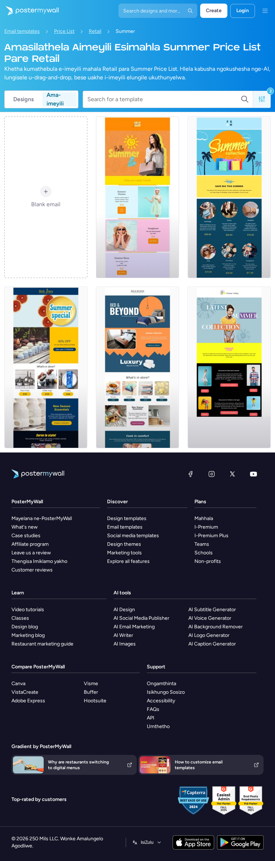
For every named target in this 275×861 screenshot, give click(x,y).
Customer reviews (32, 570)
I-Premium (206, 527)
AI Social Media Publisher (141, 618)
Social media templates (133, 536)
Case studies (25, 536)
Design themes (124, 544)
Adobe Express (28, 701)
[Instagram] (211, 474)
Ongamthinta (161, 684)
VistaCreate (24, 692)
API (150, 718)
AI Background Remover (215, 627)
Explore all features (128, 561)
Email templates (22, 31)
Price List (64, 31)
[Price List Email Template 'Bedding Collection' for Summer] (137, 367)
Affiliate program (30, 544)
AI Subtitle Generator (212, 610)
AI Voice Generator (209, 618)
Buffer (91, 692)
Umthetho (158, 726)
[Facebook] (190, 474)
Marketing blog (28, 635)
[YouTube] (253, 474)
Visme (91, 684)
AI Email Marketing (134, 627)
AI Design (124, 610)
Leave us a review (31, 553)
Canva (18, 684)
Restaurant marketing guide (42, 644)
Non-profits (207, 561)
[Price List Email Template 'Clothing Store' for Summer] (229, 367)
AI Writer (123, 635)
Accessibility (161, 701)
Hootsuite (95, 701)
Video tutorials (27, 610)
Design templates (126, 518)
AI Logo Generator (209, 635)
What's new (24, 527)
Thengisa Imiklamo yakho (39, 561)
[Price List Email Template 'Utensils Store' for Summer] (45, 367)
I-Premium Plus (211, 536)
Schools (203, 553)
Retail (95, 31)
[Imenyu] (265, 11)
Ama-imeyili (55, 99)
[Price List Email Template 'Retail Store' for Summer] (137, 197)
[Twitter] (232, 474)
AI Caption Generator (212, 644)
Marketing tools (124, 553)
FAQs (153, 709)
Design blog (24, 627)
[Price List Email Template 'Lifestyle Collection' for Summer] (229, 197)
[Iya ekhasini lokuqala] (29, 11)
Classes (20, 618)
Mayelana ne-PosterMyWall (41, 518)
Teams (201, 544)
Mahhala (203, 518)
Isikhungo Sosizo (166, 692)
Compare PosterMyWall (38, 667)
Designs (23, 99)
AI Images (125, 644)
